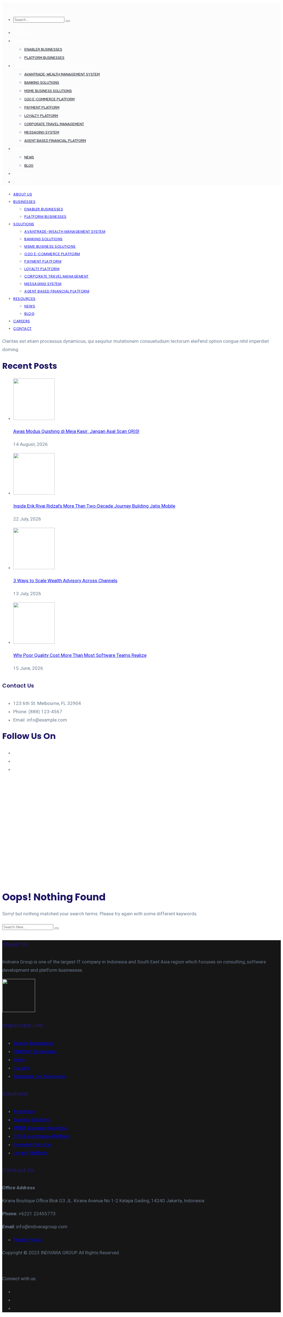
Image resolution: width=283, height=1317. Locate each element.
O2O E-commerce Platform (49, 99)
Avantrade (24, 1111)
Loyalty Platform (41, 116)
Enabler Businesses (43, 49)
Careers (21, 1068)
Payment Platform (41, 107)
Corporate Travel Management (54, 124)
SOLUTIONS (23, 66)
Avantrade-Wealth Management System (62, 74)
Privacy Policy (27, 1239)
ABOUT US (22, 33)
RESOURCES (24, 149)
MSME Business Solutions (48, 91)
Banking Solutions (41, 82)
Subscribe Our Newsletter (39, 1076)
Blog (28, 165)
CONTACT (21, 182)
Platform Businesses (44, 58)
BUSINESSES (24, 41)
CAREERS (21, 174)
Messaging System (41, 132)
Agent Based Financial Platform (55, 141)
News (29, 157)
